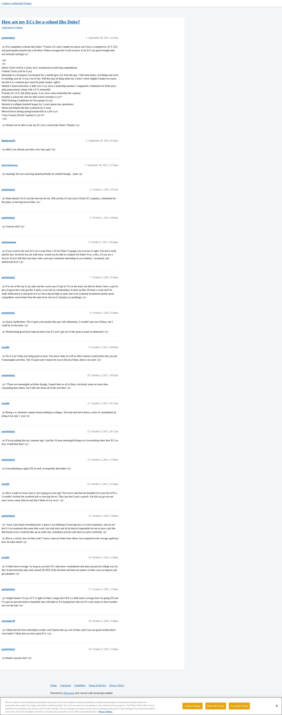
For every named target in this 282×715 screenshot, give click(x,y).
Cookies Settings (192, 706)
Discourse (68, 693)
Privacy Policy (116, 685)
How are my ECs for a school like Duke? (41, 21)
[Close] (276, 705)
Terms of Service (97, 685)
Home (53, 685)
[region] (141, 706)
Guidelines (79, 685)
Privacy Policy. (106, 711)
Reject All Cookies (215, 706)
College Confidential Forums (16, 3)
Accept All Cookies (239, 706)
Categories (65, 685)
